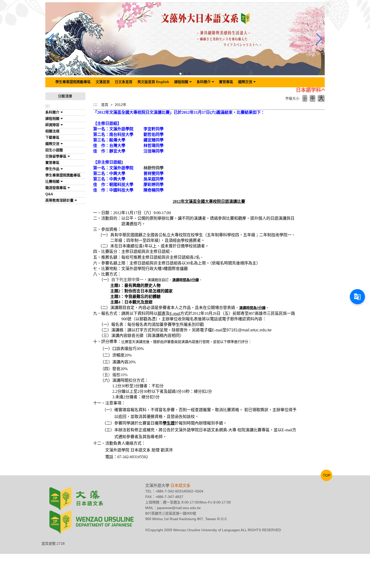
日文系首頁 (123, 82)
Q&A (49, 194)
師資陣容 (52, 125)
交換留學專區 (55, 156)
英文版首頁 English (153, 82)
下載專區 (52, 137)
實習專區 (226, 82)
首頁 (104, 105)
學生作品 (52, 169)
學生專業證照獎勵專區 (73, 82)
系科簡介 (204, 82)
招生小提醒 (54, 150)
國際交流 (245, 82)
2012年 (120, 105)
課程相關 (181, 82)
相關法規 (52, 131)
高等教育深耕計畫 (59, 200)
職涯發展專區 (55, 188)
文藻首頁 (103, 82)
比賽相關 (52, 181)
